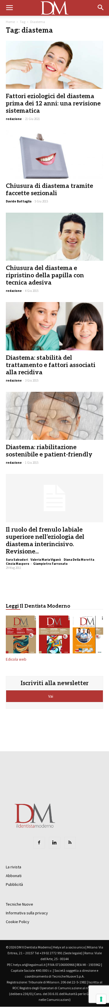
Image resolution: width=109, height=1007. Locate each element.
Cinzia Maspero (17, 564)
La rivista (13, 867)
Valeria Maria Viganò (46, 560)
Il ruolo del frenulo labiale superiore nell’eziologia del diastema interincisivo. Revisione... (45, 540)
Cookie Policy (17, 921)
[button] (101, 8)
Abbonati (14, 875)
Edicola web (16, 659)
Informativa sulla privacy (27, 913)
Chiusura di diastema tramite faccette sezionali (49, 189)
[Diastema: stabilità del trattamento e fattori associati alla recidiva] (54, 326)
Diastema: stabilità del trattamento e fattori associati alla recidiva (50, 365)
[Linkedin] (54, 843)
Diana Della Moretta (79, 560)
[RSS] (70, 843)
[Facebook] (39, 843)
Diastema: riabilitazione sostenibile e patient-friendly (49, 451)
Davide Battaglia (18, 201)
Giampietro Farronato (50, 564)
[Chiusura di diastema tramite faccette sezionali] (54, 154)
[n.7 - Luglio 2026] (54, 636)
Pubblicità (14, 884)
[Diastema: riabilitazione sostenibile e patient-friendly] (54, 416)
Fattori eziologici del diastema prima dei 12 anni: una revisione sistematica (53, 103)
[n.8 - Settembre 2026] (21, 636)
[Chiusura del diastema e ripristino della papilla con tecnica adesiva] (54, 237)
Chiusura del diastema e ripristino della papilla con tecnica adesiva (45, 275)
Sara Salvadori (17, 560)
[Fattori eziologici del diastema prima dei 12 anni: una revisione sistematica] (54, 65)
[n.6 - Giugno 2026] (88, 636)
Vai (51, 696)
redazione (14, 119)
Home (10, 22)
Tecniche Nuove (19, 904)
